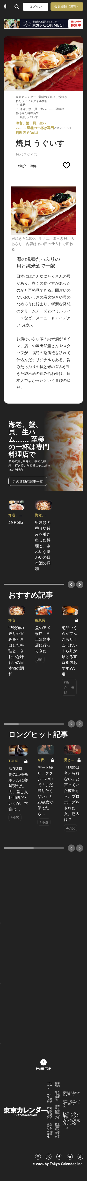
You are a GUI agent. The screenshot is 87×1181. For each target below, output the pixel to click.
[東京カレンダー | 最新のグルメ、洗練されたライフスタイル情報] (5, 6)
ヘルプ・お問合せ (49, 1098)
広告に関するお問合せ (49, 1113)
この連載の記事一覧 (28, 481)
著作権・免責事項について (57, 1112)
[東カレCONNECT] (43, 24)
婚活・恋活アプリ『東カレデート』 (71, 1103)
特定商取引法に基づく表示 (57, 1130)
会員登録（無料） (67, 6)
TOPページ (49, 1085)
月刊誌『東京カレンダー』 (71, 1093)
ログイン (35, 6)
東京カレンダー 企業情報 (50, 1130)
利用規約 (57, 1084)
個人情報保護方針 (57, 1095)
